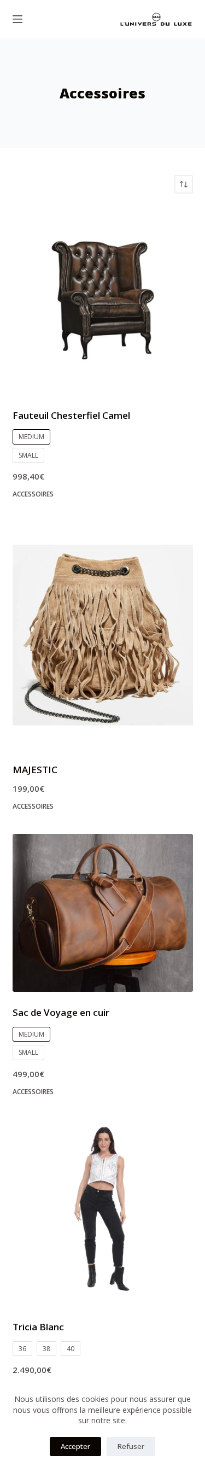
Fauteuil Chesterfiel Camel (71, 415)
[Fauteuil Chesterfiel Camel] (103, 301)
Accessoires (33, 494)
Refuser (131, 1446)
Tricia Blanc (38, 1326)
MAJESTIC (35, 769)
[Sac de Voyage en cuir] (103, 913)
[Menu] (17, 19)
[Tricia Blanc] (103, 1212)
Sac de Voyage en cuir (61, 1012)
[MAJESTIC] (103, 635)
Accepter (75, 1446)
